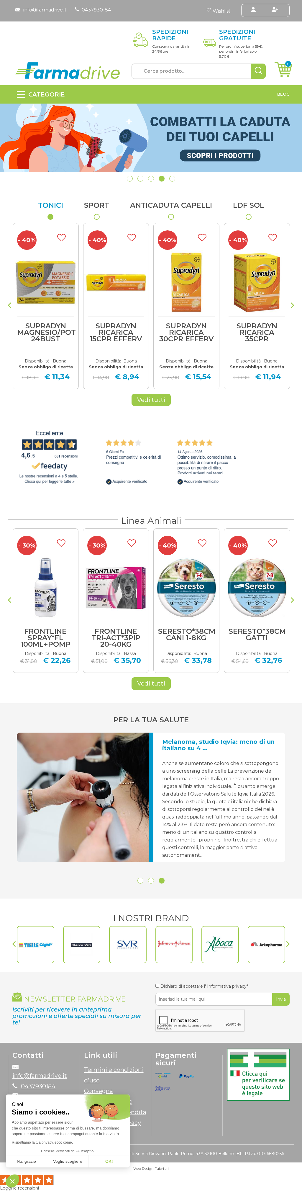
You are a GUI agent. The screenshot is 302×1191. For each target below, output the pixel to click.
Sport (96, 205)
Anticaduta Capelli (171, 205)
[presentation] (9, 306)
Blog (283, 94)
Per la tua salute (151, 720)
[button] (130, 179)
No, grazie (26, 1161)
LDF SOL (248, 205)
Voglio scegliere (67, 1161)
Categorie (46, 94)
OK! (109, 1161)
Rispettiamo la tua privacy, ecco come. (42, 1142)
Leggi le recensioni (19, 1188)
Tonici (50, 205)
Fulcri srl (162, 1168)
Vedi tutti (151, 399)
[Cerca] (258, 71)
